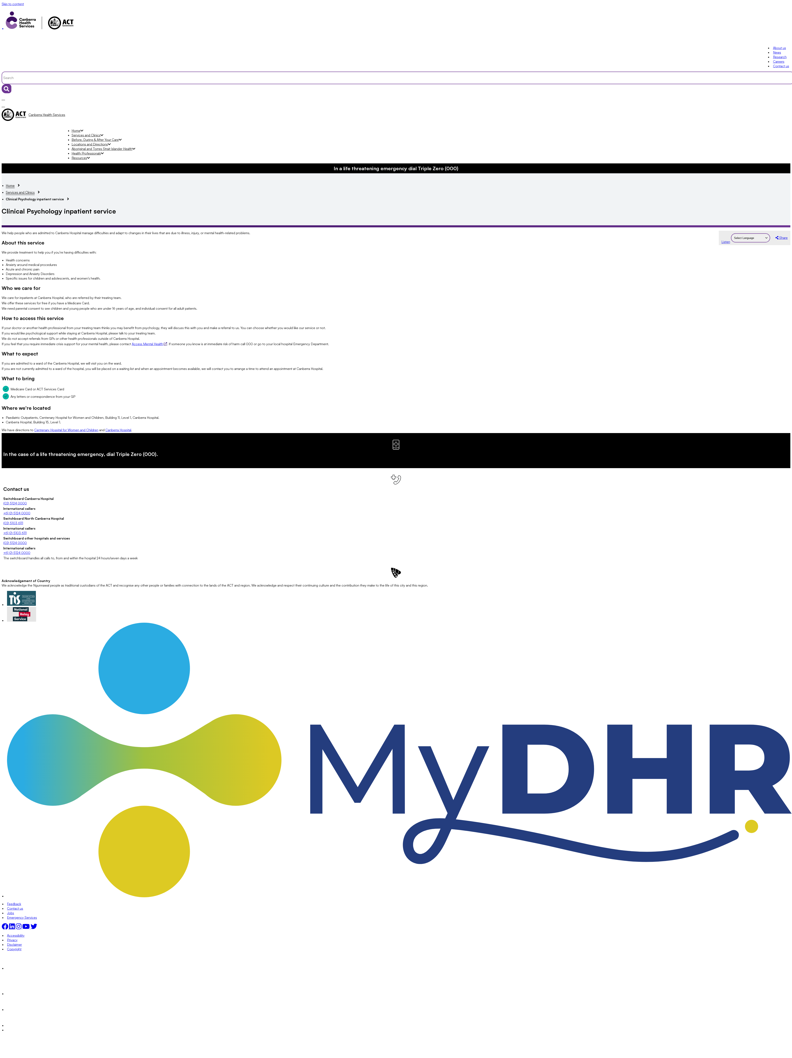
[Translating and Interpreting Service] (21, 604)
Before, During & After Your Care (95, 140)
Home (76, 131)
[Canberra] (21, 968)
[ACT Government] (21, 1025)
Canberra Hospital (118, 430)
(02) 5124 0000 (15, 503)
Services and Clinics (86, 135)
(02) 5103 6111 (13, 523)
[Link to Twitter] (34, 927)
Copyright (14, 949)
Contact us (781, 66)
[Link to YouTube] (26, 927)
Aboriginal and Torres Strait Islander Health (102, 149)
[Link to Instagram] (19, 927)
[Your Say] (30, 993)
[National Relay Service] (22, 620)
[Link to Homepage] (396, 21)
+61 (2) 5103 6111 (15, 533)
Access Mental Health (147, 344)
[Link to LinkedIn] (12, 927)
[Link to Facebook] (5, 927)
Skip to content (13, 4)
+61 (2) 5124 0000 (16, 513)
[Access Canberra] (21, 1009)
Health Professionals (86, 153)
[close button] (3, 107)
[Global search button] (6, 88)
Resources (79, 158)
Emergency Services (22, 917)
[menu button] (3, 100)
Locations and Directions (90, 144)
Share (783, 238)
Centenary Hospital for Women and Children (66, 430)
